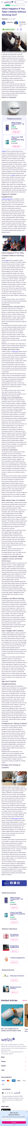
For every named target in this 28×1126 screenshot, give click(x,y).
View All (24, 1000)
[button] (2, 2)
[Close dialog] (27, 1112)
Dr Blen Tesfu (10, 22)
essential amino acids (16, 818)
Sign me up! (14, 1122)
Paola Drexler (22, 22)
